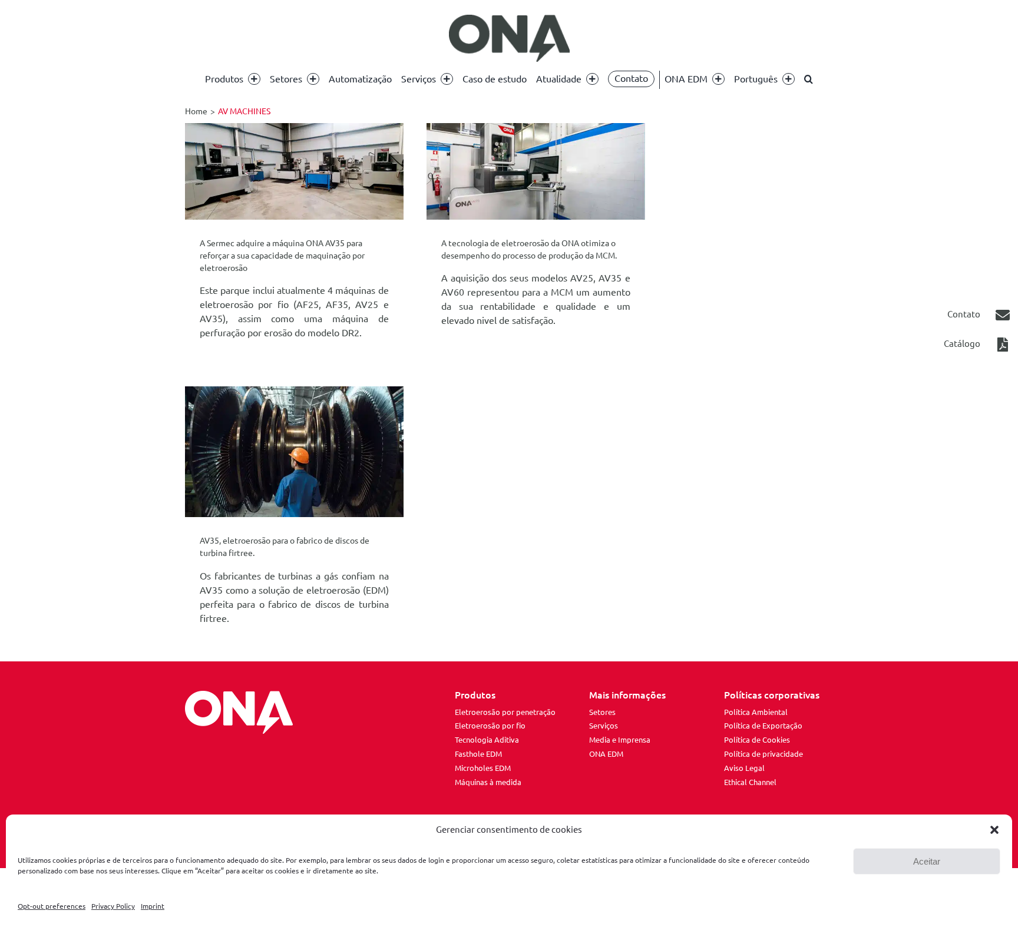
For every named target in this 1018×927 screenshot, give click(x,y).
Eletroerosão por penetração (505, 712)
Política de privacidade (763, 754)
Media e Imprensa (619, 740)
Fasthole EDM (478, 754)
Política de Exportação (763, 725)
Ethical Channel (750, 782)
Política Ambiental (756, 712)
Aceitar (926, 861)
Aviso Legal (744, 768)
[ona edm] (509, 38)
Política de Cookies (757, 740)
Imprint (152, 906)
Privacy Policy (113, 906)
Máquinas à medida (488, 782)
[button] (994, 830)
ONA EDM (606, 754)
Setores (602, 712)
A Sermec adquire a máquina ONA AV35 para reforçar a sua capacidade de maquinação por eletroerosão (282, 256)
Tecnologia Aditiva (487, 740)
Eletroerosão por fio (490, 725)
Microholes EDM (483, 768)
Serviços (603, 725)
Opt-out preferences (51, 906)
